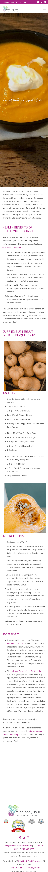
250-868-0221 (9, 2)
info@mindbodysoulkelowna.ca (18, 846)
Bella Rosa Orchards (16, 643)
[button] (44, 9)
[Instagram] (41, 2)
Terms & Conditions (16, 868)
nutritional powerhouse (12, 247)
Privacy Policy (34, 868)
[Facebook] (38, 2)
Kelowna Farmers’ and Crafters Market (27, 671)
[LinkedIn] (45, 2)
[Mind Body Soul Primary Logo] (10, 9)
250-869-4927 (21, 2)
